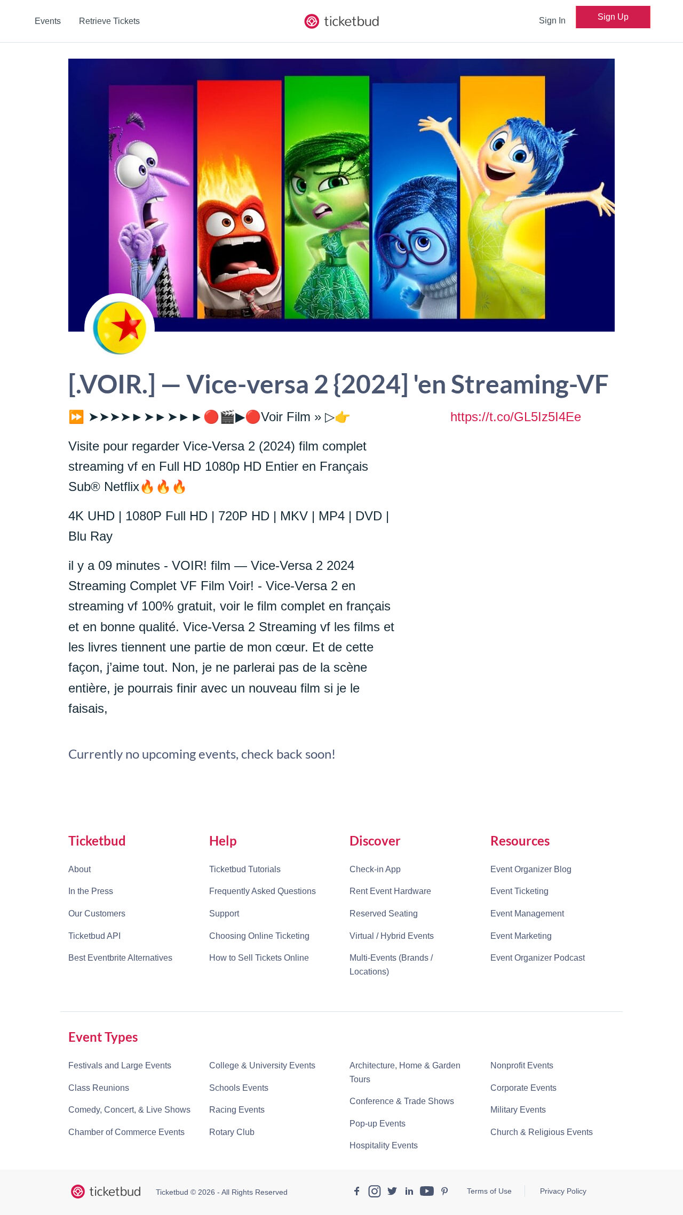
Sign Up (613, 16)
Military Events (518, 1109)
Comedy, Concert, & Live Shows (129, 1109)
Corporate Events (523, 1087)
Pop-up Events (378, 1123)
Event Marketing (521, 935)
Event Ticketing (519, 891)
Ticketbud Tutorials (245, 869)
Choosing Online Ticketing (259, 935)
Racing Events (237, 1109)
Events (48, 21)
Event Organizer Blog (530, 869)
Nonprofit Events (521, 1065)
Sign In (552, 20)
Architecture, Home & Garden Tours (405, 1072)
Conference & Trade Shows (402, 1101)
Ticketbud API (94, 935)
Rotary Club (232, 1132)
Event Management (527, 913)
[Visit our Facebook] (357, 1192)
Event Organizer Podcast (537, 957)
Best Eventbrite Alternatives (120, 957)
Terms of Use (489, 1191)
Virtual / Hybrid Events (392, 935)
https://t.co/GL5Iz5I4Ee (515, 416)
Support (224, 913)
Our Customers (96, 913)
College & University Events (262, 1065)
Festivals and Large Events (119, 1065)
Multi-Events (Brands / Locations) (391, 964)
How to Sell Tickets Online (259, 957)
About (79, 869)
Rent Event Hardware (390, 891)
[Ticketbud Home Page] (105, 1191)
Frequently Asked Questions (262, 891)
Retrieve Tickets (109, 21)
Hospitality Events (384, 1145)
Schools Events (238, 1087)
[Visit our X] (392, 1192)
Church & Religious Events (541, 1132)
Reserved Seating (384, 913)
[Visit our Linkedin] (409, 1192)
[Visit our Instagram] (375, 1192)
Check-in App (375, 869)
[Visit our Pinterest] (444, 1192)
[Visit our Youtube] (427, 1192)
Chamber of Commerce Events (126, 1132)
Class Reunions (98, 1087)
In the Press (90, 891)
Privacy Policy (563, 1191)
